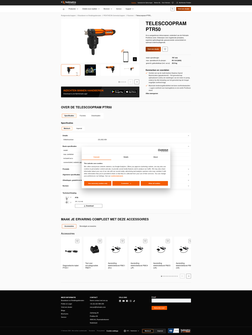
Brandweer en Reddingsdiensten (89, 15)
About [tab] (155, 157)
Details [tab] (126, 157)
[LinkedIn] (120, 301)
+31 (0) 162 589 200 (97, 304)
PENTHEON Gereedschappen (114, 15)
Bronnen (107, 9)
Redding (133, 2)
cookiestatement (117, 176)
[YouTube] (123, 301)
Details (65, 135)
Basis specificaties (70, 146)
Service (118, 9)
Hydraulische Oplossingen (145, 2)
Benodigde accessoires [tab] (88, 226)
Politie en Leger (66, 304)
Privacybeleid (101, 330)
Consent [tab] (96, 157)
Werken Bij (157, 2)
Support (128, 9)
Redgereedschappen (68, 15)
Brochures (64, 314)
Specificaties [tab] (69, 116)
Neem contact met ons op (99, 300)
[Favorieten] (173, 3)
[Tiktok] (134, 301)
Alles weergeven (152, 93)
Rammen (130, 15)
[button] (161, 276)
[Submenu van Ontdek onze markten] (99, 9)
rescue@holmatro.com (98, 307)
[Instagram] (130, 301)
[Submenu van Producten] (77, 9)
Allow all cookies (154, 183)
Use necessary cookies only (97, 183)
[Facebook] (127, 301)
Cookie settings (112, 331)
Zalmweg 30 (94, 313)
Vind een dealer (183, 9)
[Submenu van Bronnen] (111, 9)
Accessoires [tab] (69, 226)
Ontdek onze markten (89, 9)
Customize (125, 183)
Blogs (63, 310)
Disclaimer (92, 330)
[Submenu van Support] (133, 9)
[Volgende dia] (136, 82)
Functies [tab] (83, 116)
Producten (72, 9)
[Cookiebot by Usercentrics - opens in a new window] (159, 150)
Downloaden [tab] (95, 116)
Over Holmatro (166, 2)
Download (90, 206)
